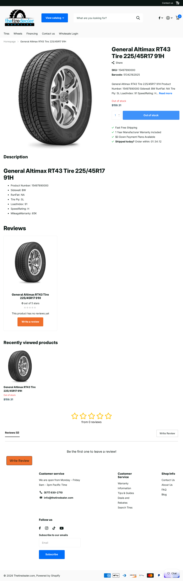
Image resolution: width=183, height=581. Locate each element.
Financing (32, 33)
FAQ (164, 489)
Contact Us (168, 479)
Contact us (167, 3)
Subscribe (51, 554)
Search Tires (125, 507)
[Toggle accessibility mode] (177, 3)
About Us (167, 484)
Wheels (18, 33)
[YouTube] (61, 528)
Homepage (10, 41)
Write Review (19, 461)
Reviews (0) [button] (12, 432)
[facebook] (40, 528)
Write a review (30, 321)
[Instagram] (46, 528)
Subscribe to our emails (53, 535)
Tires (6, 33)
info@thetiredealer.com (58, 497)
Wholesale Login (68, 33)
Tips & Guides (126, 493)
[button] (120, 112)
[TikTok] (54, 528)
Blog (164, 494)
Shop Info (168, 473)
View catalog (54, 17)
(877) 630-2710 (53, 492)
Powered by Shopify (48, 575)
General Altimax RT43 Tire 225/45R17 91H (20, 388)
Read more (165, 93)
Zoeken (138, 17)
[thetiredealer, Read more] (161, 18)
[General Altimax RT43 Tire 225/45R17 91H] (20, 366)
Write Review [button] (167, 433)
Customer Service (125, 475)
